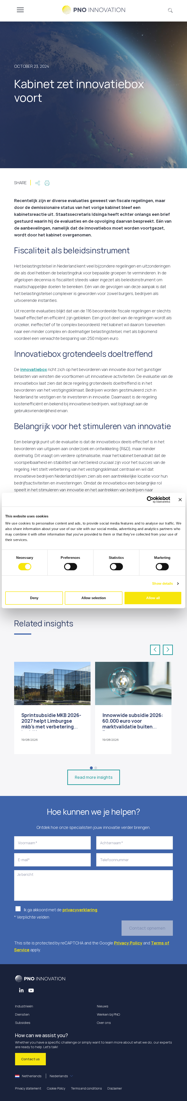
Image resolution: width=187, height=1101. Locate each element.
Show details (162, 583)
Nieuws (102, 1006)
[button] (170, 10)
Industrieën (24, 1006)
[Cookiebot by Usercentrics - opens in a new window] (150, 499)
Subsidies (22, 1022)
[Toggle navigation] (20, 9)
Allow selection (93, 598)
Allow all (153, 598)
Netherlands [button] (44, 1076)
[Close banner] (180, 499)
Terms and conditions (86, 1088)
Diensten (22, 1014)
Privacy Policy (128, 943)
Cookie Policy (56, 1088)
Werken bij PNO (108, 1014)
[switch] (70, 566)
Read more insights (93, 777)
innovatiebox (33, 369)
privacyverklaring (80, 909)
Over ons (104, 1022)
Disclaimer (114, 1088)
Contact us (30, 1059)
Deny (34, 598)
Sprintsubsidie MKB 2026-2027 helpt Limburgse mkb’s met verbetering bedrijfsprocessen (51, 724)
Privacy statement (28, 1088)
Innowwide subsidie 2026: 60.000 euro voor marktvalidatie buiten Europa (132, 724)
